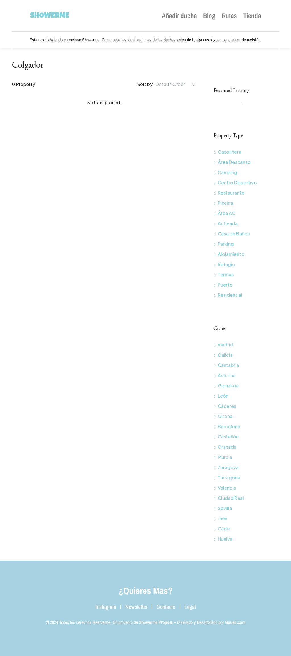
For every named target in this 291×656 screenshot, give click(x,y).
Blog (209, 15)
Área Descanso (234, 162)
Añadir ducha (179, 15)
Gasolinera (229, 152)
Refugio (226, 264)
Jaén (222, 518)
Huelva (225, 539)
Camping (227, 172)
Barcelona (229, 426)
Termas (226, 274)
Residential (230, 295)
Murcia (225, 457)
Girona (225, 416)
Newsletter (136, 607)
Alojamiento (231, 254)
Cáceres (227, 406)
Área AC (226, 213)
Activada (228, 223)
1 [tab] (245, 106)
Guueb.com (235, 622)
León (223, 396)
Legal (190, 607)
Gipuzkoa (228, 385)
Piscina (225, 203)
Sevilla (225, 508)
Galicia (225, 355)
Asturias (226, 375)
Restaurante (231, 193)
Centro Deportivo (237, 182)
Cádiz (224, 529)
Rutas (229, 15)
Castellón (228, 437)
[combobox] (175, 84)
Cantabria (228, 365)
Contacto (166, 607)
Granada (227, 447)
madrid (225, 345)
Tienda (252, 15)
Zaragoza (228, 467)
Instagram (105, 607)
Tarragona (229, 477)
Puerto (225, 285)
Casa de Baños (234, 234)
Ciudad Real (231, 498)
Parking (226, 244)
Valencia (227, 488)
